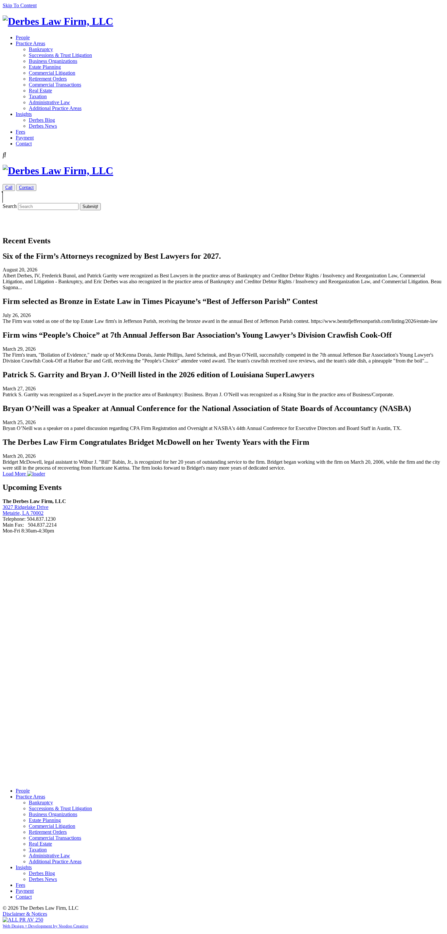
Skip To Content (20, 5)
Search (10, 206)
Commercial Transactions (55, 84)
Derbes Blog (42, 120)
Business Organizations (53, 61)
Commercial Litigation (52, 73)
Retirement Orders (48, 79)
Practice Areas (30, 43)
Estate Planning (45, 67)
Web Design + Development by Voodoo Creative (45, 926)
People (23, 37)
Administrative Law (49, 102)
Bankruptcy (41, 49)
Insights (24, 114)
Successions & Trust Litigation (60, 55)
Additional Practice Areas (55, 108)
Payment (25, 137)
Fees (20, 132)
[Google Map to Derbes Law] (223, 658)
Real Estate (40, 90)
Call (8, 187)
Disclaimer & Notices (25, 914)
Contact (24, 143)
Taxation (38, 96)
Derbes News (43, 126)
